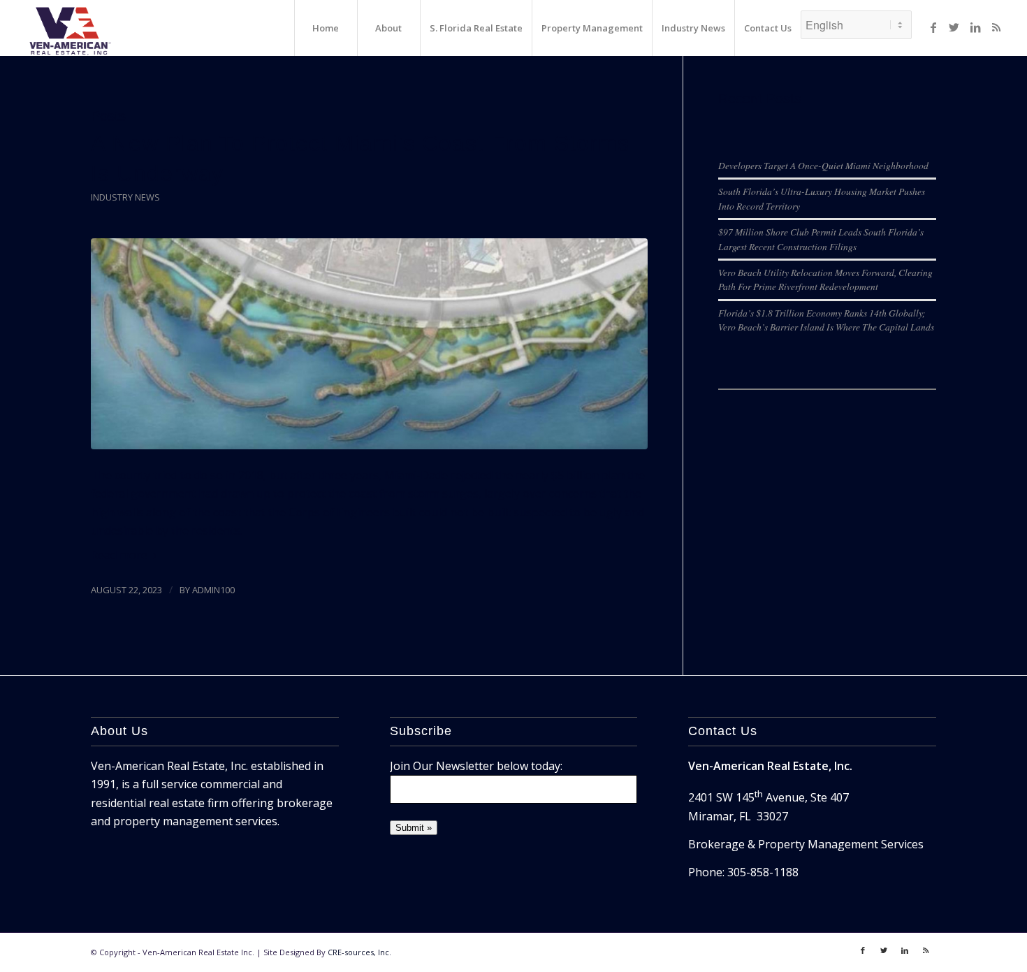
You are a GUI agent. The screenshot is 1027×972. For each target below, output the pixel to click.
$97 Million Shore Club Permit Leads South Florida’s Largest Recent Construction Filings (821, 238)
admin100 (213, 589)
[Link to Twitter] (954, 27)
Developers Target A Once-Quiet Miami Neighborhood (823, 165)
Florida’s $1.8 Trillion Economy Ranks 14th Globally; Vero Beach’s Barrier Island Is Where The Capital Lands (826, 319)
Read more (119, 555)
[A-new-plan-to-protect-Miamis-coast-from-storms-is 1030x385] (369, 344)
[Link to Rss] (996, 27)
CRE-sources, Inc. (359, 952)
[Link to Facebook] (933, 27)
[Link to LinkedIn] (975, 27)
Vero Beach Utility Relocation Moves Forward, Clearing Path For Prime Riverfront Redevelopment (825, 279)
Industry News (125, 197)
